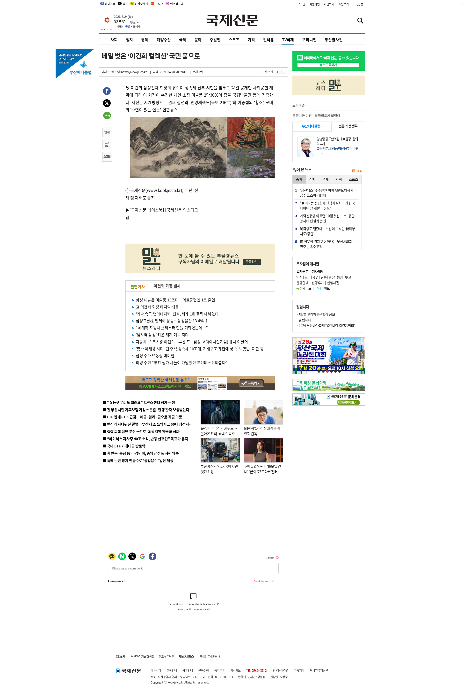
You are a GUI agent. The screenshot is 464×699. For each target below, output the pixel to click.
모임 (307, 277)
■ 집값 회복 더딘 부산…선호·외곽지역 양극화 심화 (141, 431)
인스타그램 (176, 4)
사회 (114, 39)
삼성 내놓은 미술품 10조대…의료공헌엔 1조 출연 (175, 300)
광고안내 (187, 670)
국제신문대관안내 (210, 656)
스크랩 (107, 157)
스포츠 (234, 39)
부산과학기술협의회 (142, 656)
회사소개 (156, 670)
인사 (299, 277)
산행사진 (333, 282)
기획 (251, 39)
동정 (340, 277)
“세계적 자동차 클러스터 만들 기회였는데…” (172, 327)
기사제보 (235, 670)
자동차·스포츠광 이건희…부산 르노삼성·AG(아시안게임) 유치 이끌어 (192, 342)
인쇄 (107, 133)
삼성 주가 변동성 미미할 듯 (157, 355)
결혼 (324, 277)
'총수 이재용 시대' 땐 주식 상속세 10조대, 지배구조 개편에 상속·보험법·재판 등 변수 (204, 349)
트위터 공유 (107, 104)
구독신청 (358, 4)
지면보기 (329, 4)
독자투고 (219, 670)
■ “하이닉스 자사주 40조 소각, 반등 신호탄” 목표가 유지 (145, 438)
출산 (332, 277)
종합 (299, 179)
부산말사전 (333, 39)
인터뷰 (268, 39)
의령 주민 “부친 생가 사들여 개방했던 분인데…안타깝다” (182, 362)
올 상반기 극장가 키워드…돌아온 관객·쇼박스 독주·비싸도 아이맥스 (219, 434)
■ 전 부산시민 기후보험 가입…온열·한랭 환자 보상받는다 (146, 409)
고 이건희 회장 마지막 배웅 (157, 307)
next (362, 354)
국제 (182, 39)
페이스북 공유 (107, 91)
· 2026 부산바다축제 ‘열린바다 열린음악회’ (325, 325)
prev (295, 354)
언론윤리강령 (280, 670)
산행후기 (318, 282)
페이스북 (110, 4)
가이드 (304, 288)
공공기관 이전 (302, 115)
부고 (348, 277)
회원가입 (314, 4)
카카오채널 (141, 4)
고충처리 (299, 670)
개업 (315, 277)
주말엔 (215, 39)
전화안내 (172, 670)
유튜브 (159, 4)
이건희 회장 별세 (167, 286)
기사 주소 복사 (107, 145)
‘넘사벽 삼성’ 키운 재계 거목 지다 (162, 335)
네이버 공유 (107, 116)
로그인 (301, 4)
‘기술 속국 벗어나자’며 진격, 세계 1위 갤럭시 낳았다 (177, 314)
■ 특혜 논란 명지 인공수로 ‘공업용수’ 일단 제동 (138, 460)
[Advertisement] (237, 212)
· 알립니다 (303, 319)
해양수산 (164, 39)
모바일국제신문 (319, 670)
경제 (144, 39)
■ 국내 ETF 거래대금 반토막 (124, 445)
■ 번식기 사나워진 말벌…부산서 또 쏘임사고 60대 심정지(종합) (150, 424)
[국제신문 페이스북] (147, 210)
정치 (129, 39)
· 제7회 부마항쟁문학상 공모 (315, 314)
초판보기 (343, 4)
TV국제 (288, 39)
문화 (198, 39)
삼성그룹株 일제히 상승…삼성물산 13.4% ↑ (172, 320)
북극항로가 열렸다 (327, 115)
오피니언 (309, 39)
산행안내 (302, 282)
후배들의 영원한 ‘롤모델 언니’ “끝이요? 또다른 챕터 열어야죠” (262, 472)
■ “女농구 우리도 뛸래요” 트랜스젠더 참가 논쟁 (139, 402)
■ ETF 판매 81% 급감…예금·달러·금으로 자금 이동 (142, 416)
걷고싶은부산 (166, 656)
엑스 (125, 4)
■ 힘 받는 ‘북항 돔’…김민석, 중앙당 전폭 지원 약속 (141, 453)
